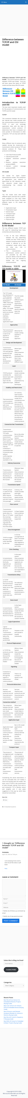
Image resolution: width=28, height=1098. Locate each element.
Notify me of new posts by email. (13, 916)
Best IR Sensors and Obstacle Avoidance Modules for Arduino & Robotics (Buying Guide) (13, 1013)
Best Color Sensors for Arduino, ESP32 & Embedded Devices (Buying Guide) (14, 1007)
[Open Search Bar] (26, 2)
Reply (6, 868)
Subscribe (11, 970)
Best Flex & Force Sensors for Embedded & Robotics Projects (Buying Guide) (12, 1001)
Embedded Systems (10, 807)
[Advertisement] (14, 20)
